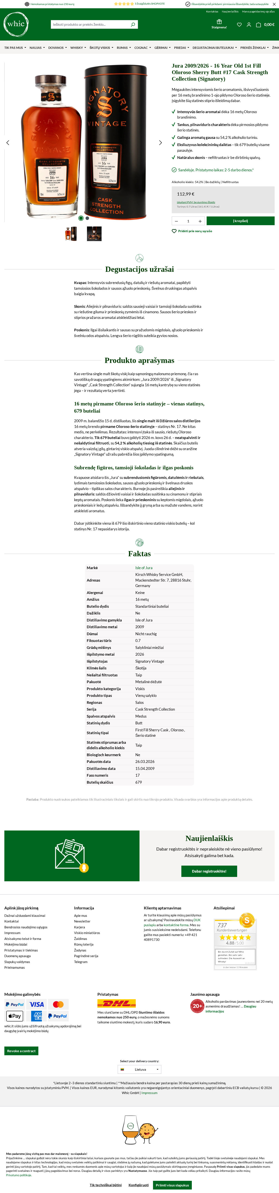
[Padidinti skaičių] (200, 220)
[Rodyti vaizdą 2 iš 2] (87, 218)
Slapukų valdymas (17, 962)
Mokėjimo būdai (15, 944)
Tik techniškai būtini (106, 1185)
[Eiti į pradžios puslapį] (24, 24)
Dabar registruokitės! (209, 871)
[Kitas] (160, 142)
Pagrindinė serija (86, 956)
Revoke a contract (21, 1051)
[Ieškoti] (133, 24)
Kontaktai (11, 921)
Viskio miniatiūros (87, 933)
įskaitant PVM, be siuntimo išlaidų (196, 202)
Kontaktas (212, 11)
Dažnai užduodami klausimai (24, 915)
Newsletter (82, 921)
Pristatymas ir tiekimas (21, 950)
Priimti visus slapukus (172, 1185)
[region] (84, 152)
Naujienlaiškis (230, 11)
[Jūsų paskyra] (249, 24)
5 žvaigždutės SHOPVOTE (150, 3)
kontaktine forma (176, 925)
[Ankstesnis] (7, 142)
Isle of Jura (144, 567)
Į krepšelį (240, 221)
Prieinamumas (14, 967)
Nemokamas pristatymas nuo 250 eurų (52, 4)
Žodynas (80, 950)
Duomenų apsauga (17, 956)
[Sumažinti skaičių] (176, 220)
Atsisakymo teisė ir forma (22, 939)
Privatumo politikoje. (19, 1175)
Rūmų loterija (84, 944)
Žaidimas (80, 939)
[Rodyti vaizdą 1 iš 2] (81, 218)
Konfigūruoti (139, 1185)
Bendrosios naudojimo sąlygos (26, 927)
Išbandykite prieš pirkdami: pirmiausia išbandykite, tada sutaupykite (230, 4)
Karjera (79, 927)
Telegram (80, 962)
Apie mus (80, 915)
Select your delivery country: (139, 1061)
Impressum (12, 933)
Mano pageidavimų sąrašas (258, 11)
